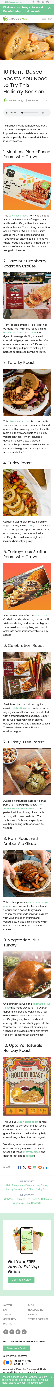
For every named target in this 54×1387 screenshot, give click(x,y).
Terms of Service (38, 1319)
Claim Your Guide (21, 1279)
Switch (7, 1305)
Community (9, 1319)
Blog (31, 1305)
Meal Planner (36, 1310)
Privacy (32, 1314)
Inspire (7, 1323)
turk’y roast (34, 525)
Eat (5, 1310)
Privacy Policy (34, 1382)
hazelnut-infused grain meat (19, 332)
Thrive (7, 1314)
